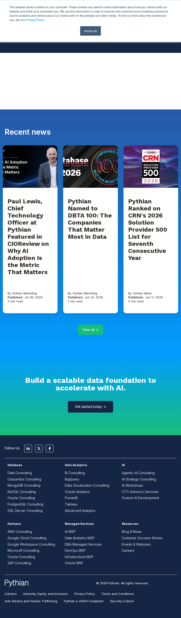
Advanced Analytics (80, 511)
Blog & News (132, 532)
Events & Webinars (136, 544)
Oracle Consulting (21, 498)
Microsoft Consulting (23, 550)
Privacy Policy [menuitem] (84, 594)
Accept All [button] (90, 31)
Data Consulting (20, 473)
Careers (128, 550)
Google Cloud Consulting (27, 538)
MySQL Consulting (22, 492)
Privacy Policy (35, 20)
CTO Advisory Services (140, 492)
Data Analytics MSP (80, 538)
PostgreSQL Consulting (25, 504)
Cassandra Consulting (24, 479)
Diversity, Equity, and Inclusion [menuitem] (45, 594)
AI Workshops (132, 485)
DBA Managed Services (83, 544)
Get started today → (90, 407)
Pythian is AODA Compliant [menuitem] (83, 601)
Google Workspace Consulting (31, 544)
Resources (130, 524)
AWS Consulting (20, 532)
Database (15, 465)
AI (123, 465)
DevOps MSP (75, 550)
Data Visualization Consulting (87, 485)
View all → (90, 330)
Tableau (71, 504)
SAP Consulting (19, 563)
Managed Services (79, 524)
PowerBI (71, 498)
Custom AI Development (140, 498)
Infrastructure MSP (79, 557)
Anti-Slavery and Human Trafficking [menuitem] (31, 601)
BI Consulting (75, 473)
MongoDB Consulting (24, 485)
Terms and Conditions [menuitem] (117, 594)
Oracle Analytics (77, 492)
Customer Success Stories (142, 538)
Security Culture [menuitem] (122, 601)
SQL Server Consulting (25, 511)
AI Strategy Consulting (139, 479)
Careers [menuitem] (11, 594)
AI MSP (70, 532)
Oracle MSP (74, 563)
